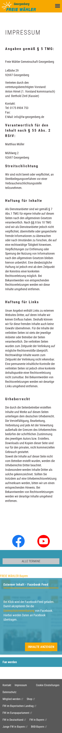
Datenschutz (9, 692)
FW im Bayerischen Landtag (18, 706)
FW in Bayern (36, 719)
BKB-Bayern (37, 726)
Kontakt (7, 685)
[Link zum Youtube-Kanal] (43, 541)
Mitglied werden (11, 699)
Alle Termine (31, 561)
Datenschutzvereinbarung (18, 610)
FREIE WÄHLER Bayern (14, 576)
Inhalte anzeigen (41, 647)
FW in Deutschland (13, 719)
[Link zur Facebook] (18, 541)
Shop (29, 699)
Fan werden (10, 662)
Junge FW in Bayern (14, 726)
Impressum (21, 685)
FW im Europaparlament (16, 712)
